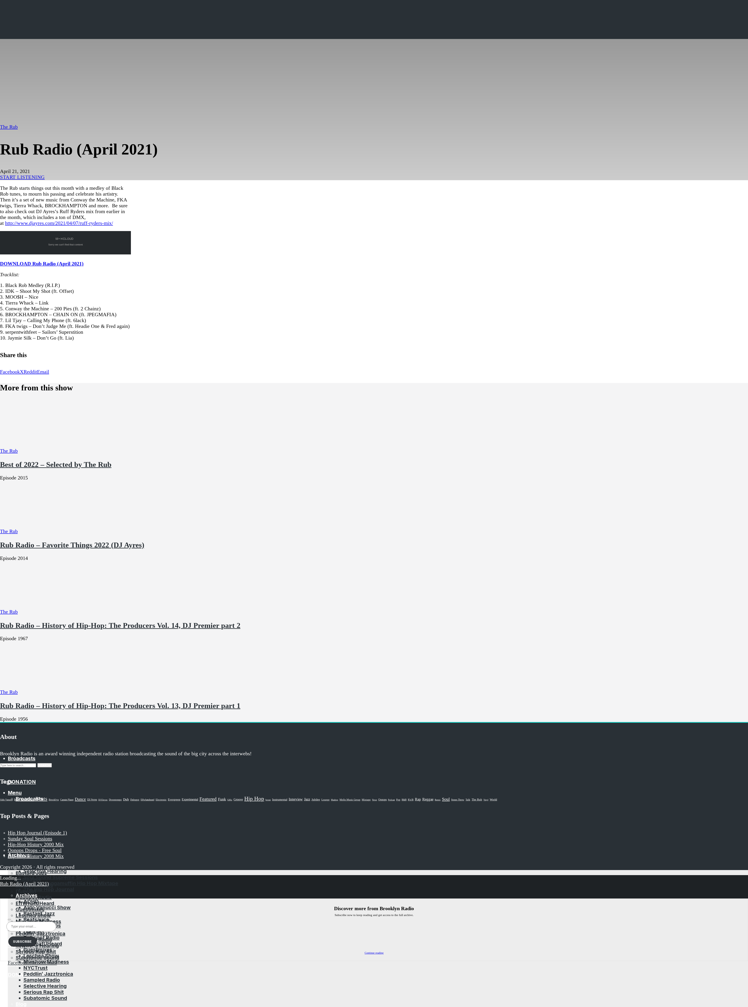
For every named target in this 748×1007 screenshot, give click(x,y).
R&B (404, 799)
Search (44, 765)
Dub (126, 799)
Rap (418, 799)
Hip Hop (254, 798)
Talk (468, 799)
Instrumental (279, 799)
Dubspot (134, 799)
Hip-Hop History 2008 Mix (36, 856)
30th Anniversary (44, 805)
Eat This (25, 776)
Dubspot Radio (41, 938)
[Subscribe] (9, 919)
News (374, 800)
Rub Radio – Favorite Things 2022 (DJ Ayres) (72, 545)
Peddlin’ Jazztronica (48, 974)
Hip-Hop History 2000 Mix (36, 844)
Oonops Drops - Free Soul (35, 850)
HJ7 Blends (29, 795)
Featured (208, 798)
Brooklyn (54, 799)
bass (16, 799)
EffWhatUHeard (42, 944)
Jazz (307, 799)
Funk (222, 799)
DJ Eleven (103, 800)
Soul (446, 799)
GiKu (229, 800)
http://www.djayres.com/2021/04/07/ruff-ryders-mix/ (59, 223)
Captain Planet (66, 799)
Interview (296, 799)
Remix (438, 800)
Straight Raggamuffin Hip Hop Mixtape (70, 883)
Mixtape (366, 799)
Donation (22, 975)
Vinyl (485, 800)
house (268, 800)
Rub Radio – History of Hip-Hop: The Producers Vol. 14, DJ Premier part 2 (120, 625)
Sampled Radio (41, 980)
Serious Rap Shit (43, 992)
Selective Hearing (45, 871)
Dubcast (33, 931)
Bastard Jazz (39, 913)
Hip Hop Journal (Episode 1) (37, 833)
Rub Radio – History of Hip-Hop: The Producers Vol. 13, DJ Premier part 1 (120, 706)
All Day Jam (38, 811)
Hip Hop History (35, 788)
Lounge (325, 799)
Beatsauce (36, 919)
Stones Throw (457, 799)
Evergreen (174, 799)
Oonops (382, 799)
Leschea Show (41, 956)
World (493, 799)
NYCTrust (35, 968)
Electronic (161, 799)
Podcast (391, 800)
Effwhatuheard (147, 800)
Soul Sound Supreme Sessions (53, 837)
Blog (21, 1004)
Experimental (190, 799)
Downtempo (115, 799)
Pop (398, 799)
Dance (80, 799)
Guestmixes (37, 950)
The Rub (9, 127)
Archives (26, 895)
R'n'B (411, 799)
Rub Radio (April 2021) (24, 884)
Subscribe (22, 941)
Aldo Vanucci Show (47, 907)
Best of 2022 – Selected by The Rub (55, 464)
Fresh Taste (37, 823)
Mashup (334, 800)
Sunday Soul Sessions (30, 838)
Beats (41, 799)
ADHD (23, 861)
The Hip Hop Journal (48, 889)
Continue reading (374, 952)
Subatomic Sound (45, 998)
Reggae (427, 799)
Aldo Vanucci (6, 799)
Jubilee (315, 799)
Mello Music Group (350, 799)
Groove (238, 799)
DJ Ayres (92, 799)
